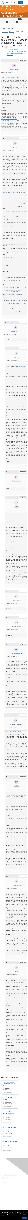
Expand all (5, 32)
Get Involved (5, 1192)
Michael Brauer (14, 69)
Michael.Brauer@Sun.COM (10, 192)
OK (25, 1218)
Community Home (5, 19)
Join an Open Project (7, 1195)
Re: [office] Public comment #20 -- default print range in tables (10, 1113)
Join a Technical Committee (9, 1197)
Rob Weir (15, 147)
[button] (3, 46)
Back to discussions (8, 28)
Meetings (4, 22)
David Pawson (15, 331)
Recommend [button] (23, 60)
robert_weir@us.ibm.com (8, 77)
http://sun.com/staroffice (9, 119)
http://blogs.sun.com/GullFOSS (10, 120)
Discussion (16, 19)
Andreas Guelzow (16, 653)
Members (14, 22)
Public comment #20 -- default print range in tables (9, 1083)
